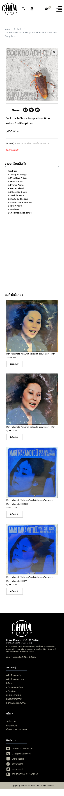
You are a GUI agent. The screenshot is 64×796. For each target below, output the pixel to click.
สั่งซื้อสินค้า (15, 364)
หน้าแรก (9, 29)
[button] (59, 9)
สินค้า (19, 29)
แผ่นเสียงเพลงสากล (40, 143)
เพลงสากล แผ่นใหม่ (23, 143)
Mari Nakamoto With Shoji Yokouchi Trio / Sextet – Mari (30, 353)
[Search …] (23, 9)
